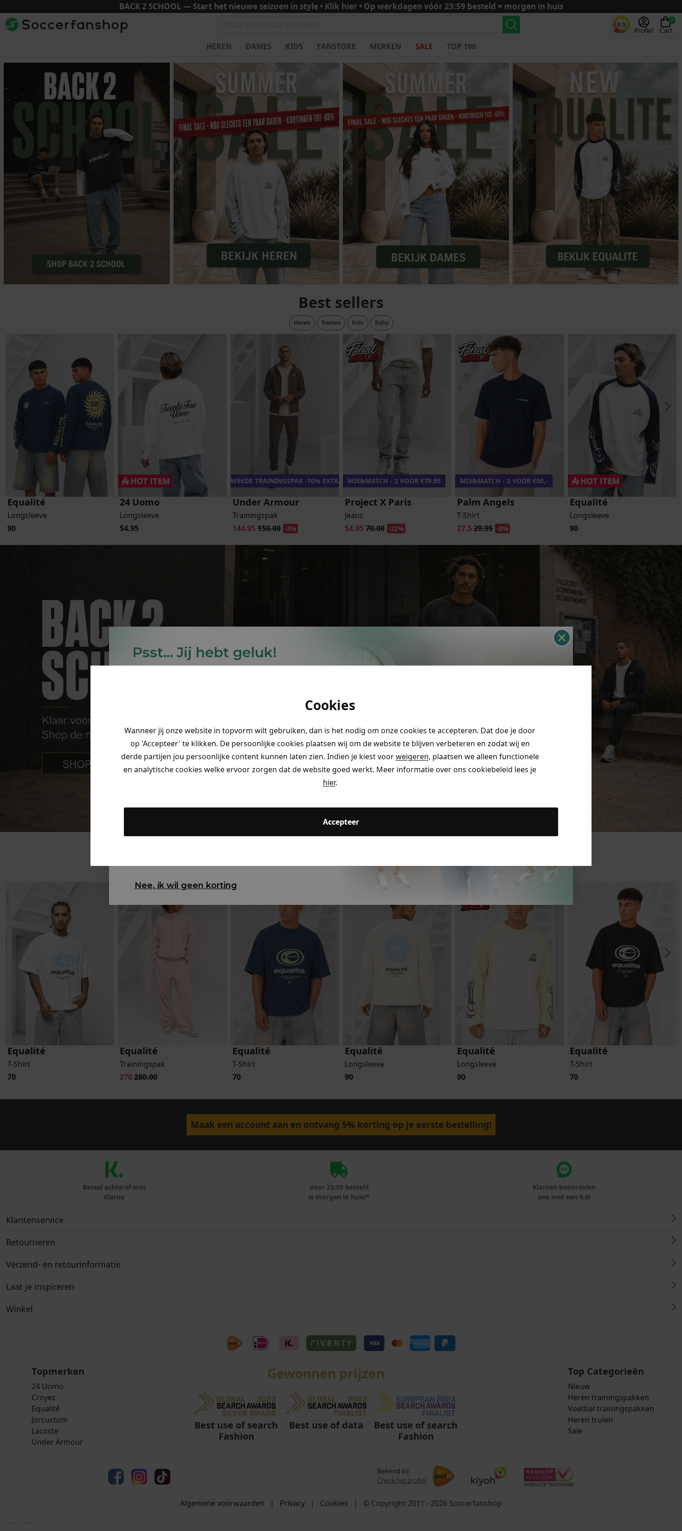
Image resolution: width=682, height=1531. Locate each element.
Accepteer (341, 822)
